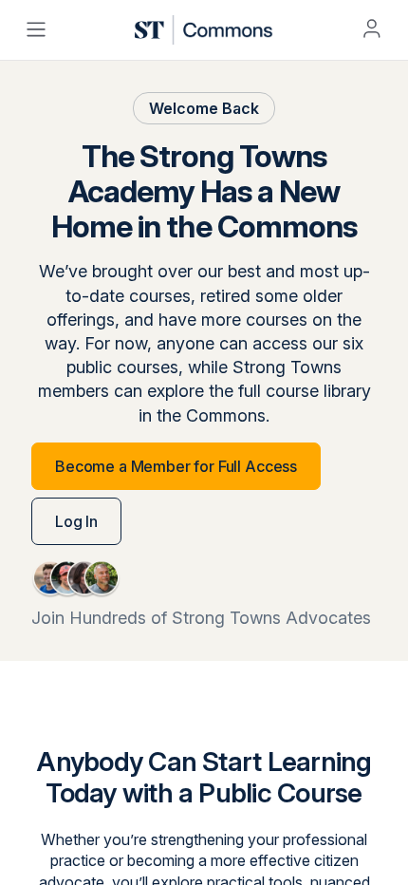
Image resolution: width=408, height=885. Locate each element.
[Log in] (372, 28)
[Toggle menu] (36, 29)
